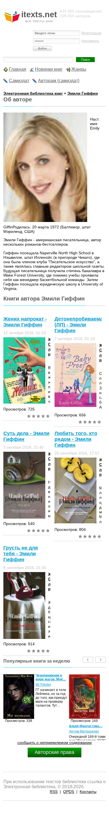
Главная (17, 69)
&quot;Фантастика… (20, 726)
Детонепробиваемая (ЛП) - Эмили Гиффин (80, 324)
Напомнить (90, 41)
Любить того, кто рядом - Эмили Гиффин (75, 439)
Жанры (78, 69)
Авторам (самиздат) (58, 80)
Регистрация (91, 33)
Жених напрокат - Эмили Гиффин (25, 322)
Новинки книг (49, 69)
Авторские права (54, 752)
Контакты (88, 791)
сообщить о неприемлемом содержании (54, 742)
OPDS (68, 791)
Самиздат (19, 80)
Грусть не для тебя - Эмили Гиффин (20, 553)
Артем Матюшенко (18, 731)
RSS (54, 791)
